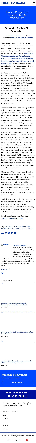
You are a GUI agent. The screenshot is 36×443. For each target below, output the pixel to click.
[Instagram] (13, 396)
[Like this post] (12, 233)
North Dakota (28, 228)
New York (19, 228)
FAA (28, 227)
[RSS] (9, 396)
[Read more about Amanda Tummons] (2, 273)
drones (24, 227)
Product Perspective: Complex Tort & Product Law (17, 14)
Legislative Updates (8, 228)
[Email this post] (6, 233)
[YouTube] (23, 396)
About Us (5, 418)
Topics (4, 422)
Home (4, 415)
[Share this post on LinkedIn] (15, 233)
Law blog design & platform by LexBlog (17, 440)
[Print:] (2, 233)
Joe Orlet (20, 218)
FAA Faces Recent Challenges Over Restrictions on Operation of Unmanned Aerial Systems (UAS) (17, 61)
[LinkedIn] (20, 396)
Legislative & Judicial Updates (22, 37)
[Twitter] (16, 396)
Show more (5, 269)
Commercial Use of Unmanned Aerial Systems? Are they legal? (17, 56)
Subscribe (5, 425)
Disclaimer (15, 411)
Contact (5, 429)
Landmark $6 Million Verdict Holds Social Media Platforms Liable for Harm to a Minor (16, 362)
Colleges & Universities (13, 227)
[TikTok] (27, 396)
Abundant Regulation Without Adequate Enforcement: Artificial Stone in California (14, 304)
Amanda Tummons (14, 35)
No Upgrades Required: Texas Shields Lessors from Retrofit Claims (17, 333)
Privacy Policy (6, 411)
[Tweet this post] (9, 233)
